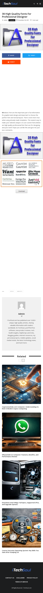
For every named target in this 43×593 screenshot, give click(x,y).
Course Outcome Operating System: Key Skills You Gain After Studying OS (20, 551)
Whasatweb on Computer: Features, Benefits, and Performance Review (20, 455)
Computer (12, 20)
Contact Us (9, 578)
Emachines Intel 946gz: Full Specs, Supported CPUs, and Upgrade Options (20, 503)
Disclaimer (20, 578)
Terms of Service (21, 582)
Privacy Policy (32, 578)
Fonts (12, 291)
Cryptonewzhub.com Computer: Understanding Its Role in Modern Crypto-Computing (20, 408)
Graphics (20, 291)
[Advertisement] (21, 89)
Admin (6, 20)
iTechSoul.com (27, 588)
